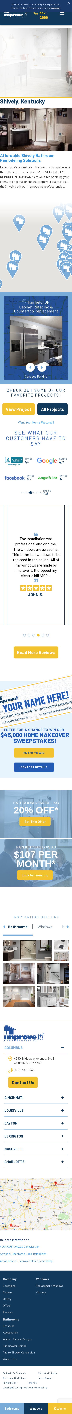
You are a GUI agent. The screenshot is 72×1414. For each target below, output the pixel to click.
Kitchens (41, 1292)
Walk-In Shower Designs (17, 1339)
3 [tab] (33, 635)
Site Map (33, 1382)
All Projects (52, 409)
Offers (6, 1305)
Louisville (14, 1110)
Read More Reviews (36, 652)
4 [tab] (38, 635)
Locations (9, 1285)
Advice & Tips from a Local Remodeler (23, 1253)
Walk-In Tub (10, 1359)
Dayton (10, 1123)
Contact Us (23, 1082)
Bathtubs (8, 1325)
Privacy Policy (9, 1382)
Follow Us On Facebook (14, 1373)
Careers (8, 1292)
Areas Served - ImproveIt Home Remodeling (26, 1261)
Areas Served (45, 1378)
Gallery (7, 1299)
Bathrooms (12, 1408)
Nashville (13, 1149)
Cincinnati (13, 1097)
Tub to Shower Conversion (19, 1352)
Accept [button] (56, 7)
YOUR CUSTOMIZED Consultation (19, 1246)
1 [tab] (24, 635)
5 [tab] (43, 635)
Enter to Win (34, 753)
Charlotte (14, 1161)
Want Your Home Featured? (36, 422)
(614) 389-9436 (24, 1070)
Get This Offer (35, 821)
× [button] (68, 3)
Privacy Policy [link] (35, 7)
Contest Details (34, 767)
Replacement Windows (49, 1285)
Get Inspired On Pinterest (15, 1378)
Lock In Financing (35, 875)
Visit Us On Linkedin (47, 1373)
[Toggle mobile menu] (62, 12)
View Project (18, 409)
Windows (36, 1408)
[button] (58, 215)
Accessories (10, 1332)
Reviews (8, 1312)
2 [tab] (29, 635)
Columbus (13, 1047)
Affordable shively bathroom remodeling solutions (27, 158)
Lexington (13, 1136)
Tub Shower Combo (15, 1345)
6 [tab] (47, 635)
